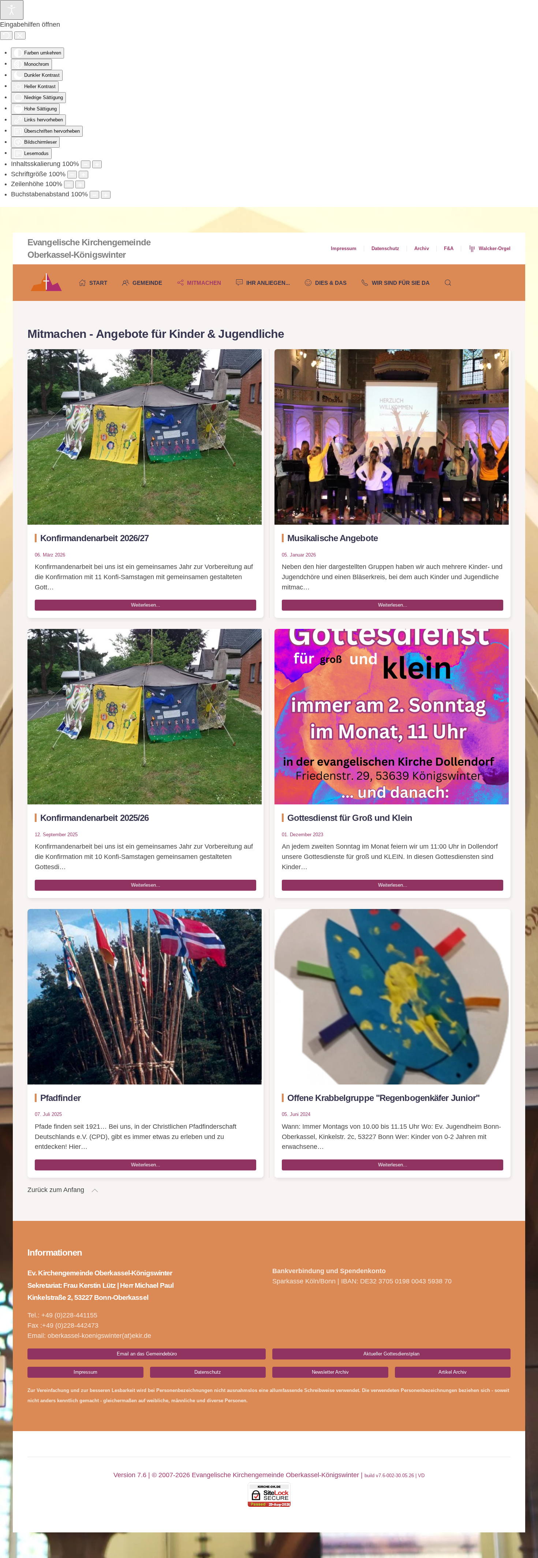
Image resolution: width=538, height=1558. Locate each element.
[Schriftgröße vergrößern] (83, 174)
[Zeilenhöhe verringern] (69, 184)
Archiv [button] (421, 248)
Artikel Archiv (452, 1372)
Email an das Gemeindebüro (147, 1354)
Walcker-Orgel (495, 248)
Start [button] (98, 283)
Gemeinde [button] (147, 283)
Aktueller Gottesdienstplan (391, 1354)
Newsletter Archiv (330, 1372)
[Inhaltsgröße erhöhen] (97, 164)
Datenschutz (385, 248)
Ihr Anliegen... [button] (268, 283)
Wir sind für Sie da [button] (401, 283)
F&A (448, 248)
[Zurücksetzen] (6, 35)
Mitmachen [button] (204, 283)
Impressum (343, 248)
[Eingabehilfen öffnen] (11, 10)
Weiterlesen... (145, 605)
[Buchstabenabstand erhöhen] (106, 195)
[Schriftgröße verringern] (72, 174)
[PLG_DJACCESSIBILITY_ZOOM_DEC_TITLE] (85, 164)
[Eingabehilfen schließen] (20, 35)
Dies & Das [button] (331, 283)
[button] (448, 282)
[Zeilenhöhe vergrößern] (80, 184)
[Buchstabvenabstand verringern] (94, 195)
